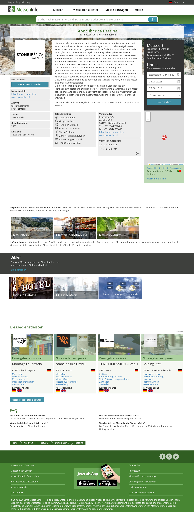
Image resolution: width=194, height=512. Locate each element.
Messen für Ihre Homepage (143, 476)
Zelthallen (104, 381)
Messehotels (17, 492)
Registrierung (23, 2)
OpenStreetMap (166, 164)
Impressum (134, 470)
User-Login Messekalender (142, 481)
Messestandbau (20, 376)
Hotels (139, 10)
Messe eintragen (116, 10)
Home (14, 442)
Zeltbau (103, 374)
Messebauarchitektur (23, 381)
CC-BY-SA (181, 164)
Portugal (44, 442)
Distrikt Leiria (62, 442)
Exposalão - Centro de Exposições (164, 168)
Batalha (79, 442)
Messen (58, 10)
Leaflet (152, 164)
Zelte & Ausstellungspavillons (114, 379)
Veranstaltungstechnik (110, 376)
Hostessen (148, 379)
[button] (164, 138)
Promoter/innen (151, 381)
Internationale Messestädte (24, 481)
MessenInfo (23, 9)
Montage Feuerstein (27, 364)
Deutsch (178, 2)
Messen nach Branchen (23, 465)
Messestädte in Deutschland (25, 476)
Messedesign (62, 384)
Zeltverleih (104, 384)
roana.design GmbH (70, 364)
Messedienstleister (85, 10)
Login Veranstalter (138, 487)
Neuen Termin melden (29, 84)
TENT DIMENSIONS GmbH (118, 364)
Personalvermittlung (153, 376)
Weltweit (28, 442)
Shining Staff (152, 364)
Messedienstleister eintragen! (27, 399)
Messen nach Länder (21, 470)
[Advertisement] (97, 196)
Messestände (19, 379)
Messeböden (18, 384)
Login (11, 2)
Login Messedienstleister (141, 492)
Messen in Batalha (156, 178)
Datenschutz (135, 465)
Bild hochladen (18, 269)
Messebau (17, 374)
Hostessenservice (152, 374)
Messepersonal (150, 384)
